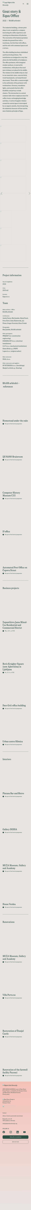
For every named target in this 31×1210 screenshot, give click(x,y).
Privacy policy (6, 1094)
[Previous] (1, 193)
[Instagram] (12, 1132)
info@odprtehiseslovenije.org (10, 1123)
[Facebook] (5, 1132)
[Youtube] (25, 1132)
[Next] (29, 193)
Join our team (15, 1142)
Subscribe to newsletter (15, 1137)
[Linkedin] (19, 1132)
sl (23, 4)
